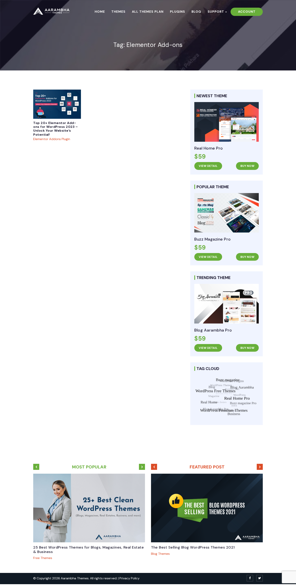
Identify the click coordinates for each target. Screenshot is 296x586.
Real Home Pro (208, 148)
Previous (36, 467)
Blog (196, 12)
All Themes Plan (148, 12)
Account (247, 11)
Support (216, 12)
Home (100, 12)
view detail (208, 166)
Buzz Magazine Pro (212, 239)
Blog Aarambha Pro (213, 330)
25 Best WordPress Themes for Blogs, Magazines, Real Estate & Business (88, 549)
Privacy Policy (129, 578)
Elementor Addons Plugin (51, 139)
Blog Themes (160, 554)
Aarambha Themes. (75, 578)
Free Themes (42, 558)
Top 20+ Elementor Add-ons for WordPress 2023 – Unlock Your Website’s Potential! (55, 129)
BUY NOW (247, 166)
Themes (118, 12)
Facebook (250, 578)
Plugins (177, 12)
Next (142, 467)
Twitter (259, 578)
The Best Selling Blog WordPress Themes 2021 (193, 547)
